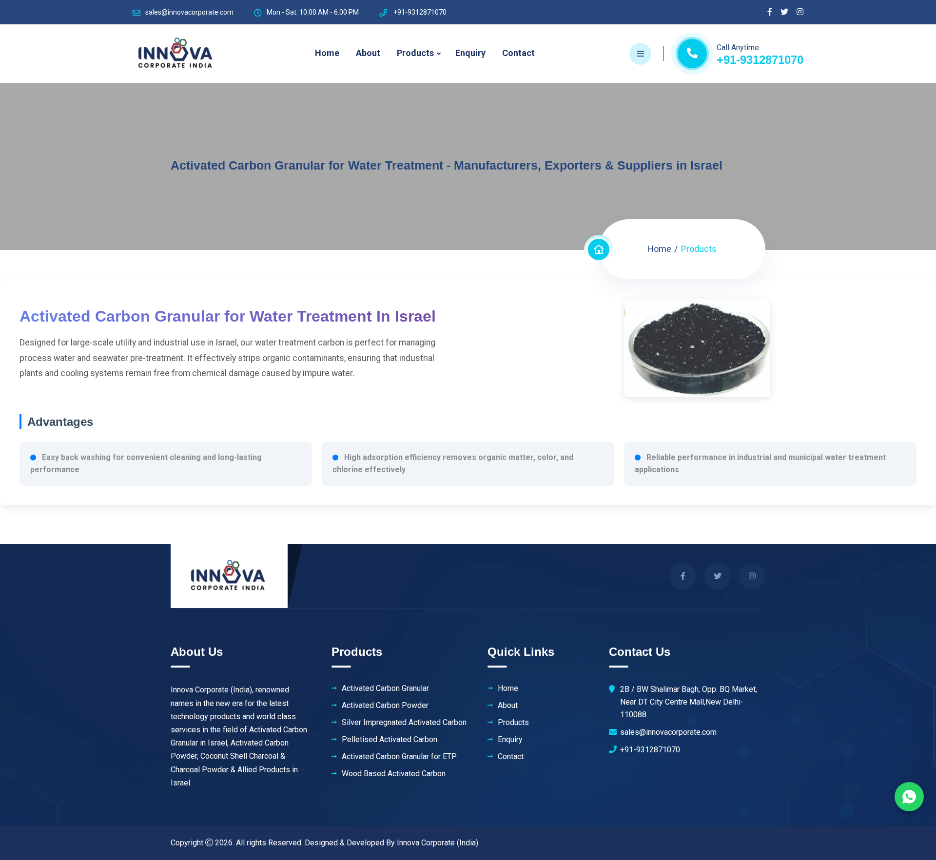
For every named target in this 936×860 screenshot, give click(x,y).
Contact (518, 53)
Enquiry (470, 53)
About (368, 53)
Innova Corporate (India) (437, 842)
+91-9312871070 (760, 59)
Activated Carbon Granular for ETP (399, 757)
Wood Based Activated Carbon (394, 774)
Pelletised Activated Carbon (389, 740)
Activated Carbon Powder (385, 705)
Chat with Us (909, 796)
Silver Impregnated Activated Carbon (404, 722)
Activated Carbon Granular (385, 688)
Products (415, 53)
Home (327, 53)
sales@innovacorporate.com (189, 12)
